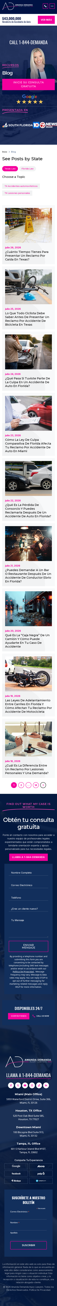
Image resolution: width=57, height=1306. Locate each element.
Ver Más (46, 19)
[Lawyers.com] (41, 1181)
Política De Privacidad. (40, 1290)
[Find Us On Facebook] (11, 1085)
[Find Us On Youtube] (25, 1085)
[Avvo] (41, 1166)
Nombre (14, 1222)
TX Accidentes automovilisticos (21, 186)
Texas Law (10, 168)
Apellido (14, 1233)
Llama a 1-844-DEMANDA (28, 1075)
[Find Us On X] (18, 1085)
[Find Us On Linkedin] (46, 1085)
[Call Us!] (45, 6)
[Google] (16, 1166)
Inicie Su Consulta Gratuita (28, 84)
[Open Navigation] (52, 6)
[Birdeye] (16, 1181)
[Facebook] (16, 1174)
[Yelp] (41, 1173)
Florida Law (27, 168)
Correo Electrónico (19, 1211)
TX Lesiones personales (17, 193)
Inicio (4, 152)
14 (36, 785)
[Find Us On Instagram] (32, 1085)
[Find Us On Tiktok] (39, 1085)
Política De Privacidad (23, 971)
